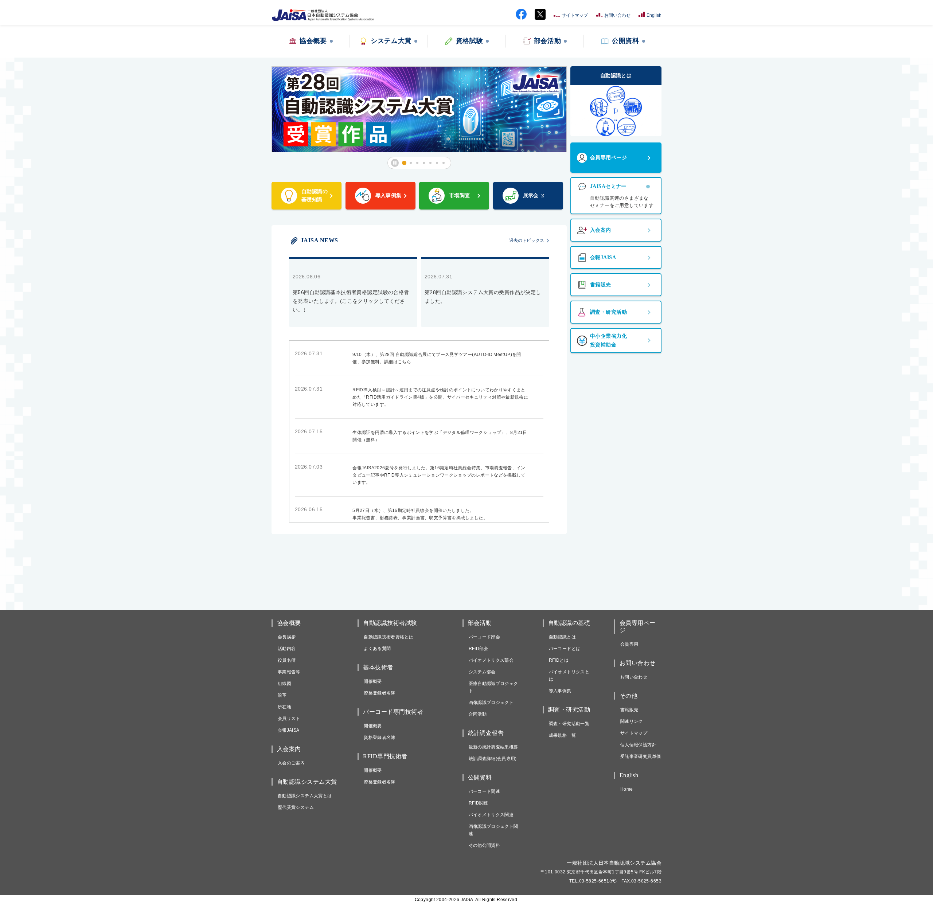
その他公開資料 (484, 845)
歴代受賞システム (296, 807)
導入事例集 (560, 690)
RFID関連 (478, 803)
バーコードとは (565, 648)
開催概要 (373, 681)
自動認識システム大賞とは (305, 795)
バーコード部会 (484, 636)
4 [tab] (426, 163)
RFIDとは (559, 660)
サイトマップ (575, 15)
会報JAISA (289, 730)
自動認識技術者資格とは (388, 636)
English (654, 15)
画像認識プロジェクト (491, 702)
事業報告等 (289, 671)
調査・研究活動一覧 (569, 723)
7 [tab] (446, 163)
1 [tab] (406, 163)
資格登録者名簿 (379, 693)
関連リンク (631, 721)
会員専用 (629, 644)
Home (626, 789)
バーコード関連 (484, 791)
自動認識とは (562, 636)
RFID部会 (478, 648)
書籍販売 (629, 709)
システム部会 (482, 671)
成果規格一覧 (562, 735)
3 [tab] (419, 163)
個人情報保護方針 (638, 744)
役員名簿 (287, 660)
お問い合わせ (617, 15)
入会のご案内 (291, 763)
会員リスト (289, 718)
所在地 (284, 706)
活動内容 (287, 648)
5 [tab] (433, 163)
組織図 (284, 683)
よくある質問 (377, 648)
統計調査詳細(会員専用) (493, 758)
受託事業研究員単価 (640, 756)
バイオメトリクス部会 (491, 660)
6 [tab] (439, 163)
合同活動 (478, 714)
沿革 (282, 695)
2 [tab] (413, 163)
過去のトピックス (526, 240)
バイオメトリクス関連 (491, 814)
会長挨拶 (287, 636)
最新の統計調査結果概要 (493, 747)
